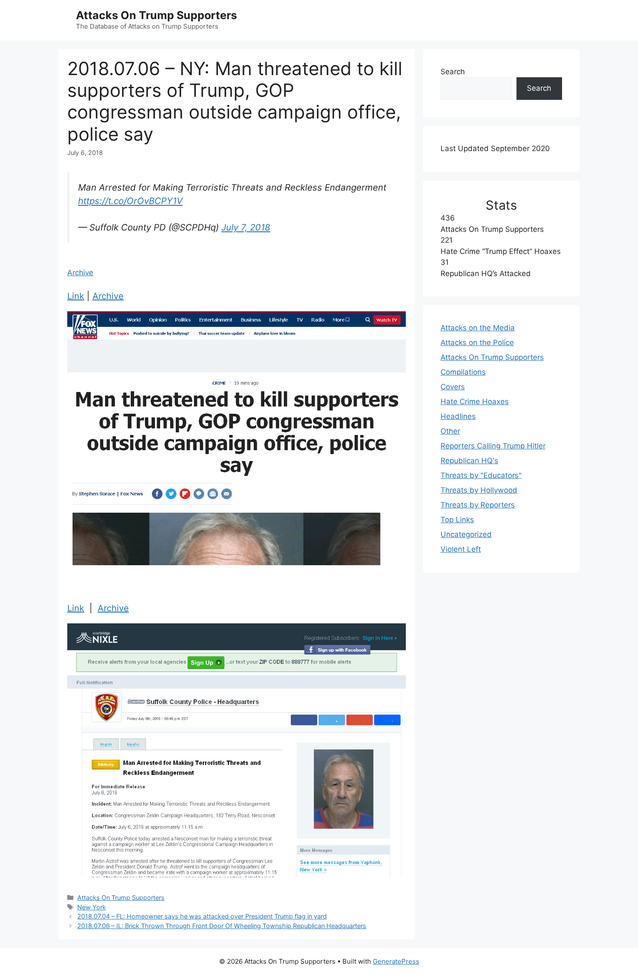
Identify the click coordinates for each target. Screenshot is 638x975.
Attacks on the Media (478, 327)
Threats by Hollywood (479, 490)
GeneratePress (396, 961)
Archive (80, 272)
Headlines (458, 416)
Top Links (457, 519)
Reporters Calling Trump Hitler (493, 445)
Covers (453, 386)
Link (75, 296)
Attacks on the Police (477, 342)
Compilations (463, 372)
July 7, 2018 (245, 227)
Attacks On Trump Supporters (156, 15)
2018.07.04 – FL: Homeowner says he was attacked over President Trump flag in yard (202, 916)
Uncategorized (466, 534)
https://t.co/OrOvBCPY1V (130, 200)
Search (453, 71)
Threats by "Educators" (481, 475)
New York (91, 907)
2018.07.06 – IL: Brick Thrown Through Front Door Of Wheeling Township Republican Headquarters (221, 925)
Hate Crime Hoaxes (475, 401)
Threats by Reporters (478, 505)
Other (450, 431)
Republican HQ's (469, 460)
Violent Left (461, 549)
